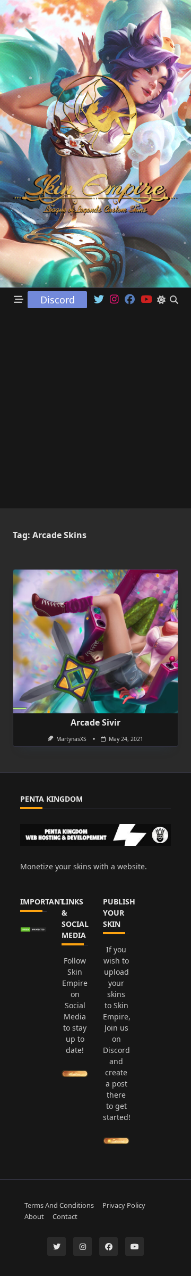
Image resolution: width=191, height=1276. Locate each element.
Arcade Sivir (95, 722)
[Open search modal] (174, 299)
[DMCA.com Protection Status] (33, 929)
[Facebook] (130, 299)
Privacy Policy (123, 1205)
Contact (65, 1216)
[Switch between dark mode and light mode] (161, 299)
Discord (57, 299)
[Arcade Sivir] (95, 641)
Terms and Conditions (59, 1205)
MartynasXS (71, 739)
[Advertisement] (95, 412)
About (34, 1216)
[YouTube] (134, 1246)
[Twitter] (99, 299)
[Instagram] (114, 299)
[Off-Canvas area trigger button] (19, 300)
